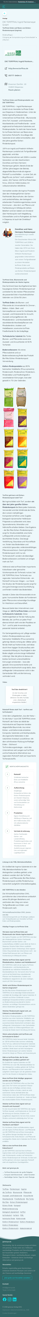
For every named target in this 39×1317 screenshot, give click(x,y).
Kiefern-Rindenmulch (10, 1228)
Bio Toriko (30, 1199)
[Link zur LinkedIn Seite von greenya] (14, 1299)
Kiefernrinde (20, 1218)
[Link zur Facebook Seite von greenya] (4, 1299)
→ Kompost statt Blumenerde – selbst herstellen (18, 1175)
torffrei (22, 1212)
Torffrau (5, 1189)
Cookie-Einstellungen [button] (9, 1313)
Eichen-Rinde (7, 1205)
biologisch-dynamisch (10, 1212)
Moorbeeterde (7, 1199)
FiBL (22, 1215)
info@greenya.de (8, 1288)
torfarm (16, 1215)
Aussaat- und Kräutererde (12, 1196)
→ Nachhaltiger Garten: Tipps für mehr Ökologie (18, 1177)
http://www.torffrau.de (18, 68)
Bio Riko (5, 1202)
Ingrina (23, 1189)
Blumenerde (17, 1192)
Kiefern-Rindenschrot (10, 1222)
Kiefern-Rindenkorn (27, 1222)
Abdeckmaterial (26, 1228)
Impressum (6, 1310)
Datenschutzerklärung (18, 1310)
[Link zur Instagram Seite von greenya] (9, 1299)
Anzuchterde (28, 1196)
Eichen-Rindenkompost (18, 1202)
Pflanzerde (28, 1192)
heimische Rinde (8, 1218)
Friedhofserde (19, 1199)
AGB (27, 1310)
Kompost (17, 1205)
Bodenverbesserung (10, 1209)
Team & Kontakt (8, 1290)
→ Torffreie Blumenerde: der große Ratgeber (17, 1172)
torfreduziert (7, 1215)
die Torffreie (7, 1192)
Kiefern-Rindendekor (10, 1225)
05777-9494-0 (15, 75)
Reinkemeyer (15, 1189)
